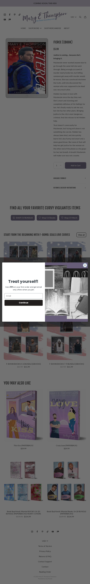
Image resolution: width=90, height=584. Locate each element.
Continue (23, 302)
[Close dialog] (85, 265)
